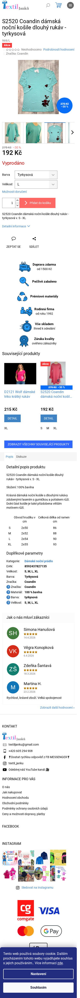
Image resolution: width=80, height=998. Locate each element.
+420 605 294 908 (21, 751)
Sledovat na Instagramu (37, 887)
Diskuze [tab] (21, 456)
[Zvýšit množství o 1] (17, 200)
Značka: (17, 53)
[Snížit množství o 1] (17, 205)
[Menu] (70, 5)
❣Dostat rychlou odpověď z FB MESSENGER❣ (39, 757)
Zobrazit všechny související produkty (38, 444)
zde (60, 963)
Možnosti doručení (14, 191)
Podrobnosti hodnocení (58, 49)
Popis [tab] (9, 456)
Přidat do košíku (40, 203)
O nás (6, 787)
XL (6, 428)
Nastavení (38, 974)
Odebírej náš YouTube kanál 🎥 (29, 769)
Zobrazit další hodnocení (56, 707)
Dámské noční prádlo (39, 561)
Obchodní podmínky (15, 803)
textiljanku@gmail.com (24, 744)
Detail (12, 418)
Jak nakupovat (12, 792)
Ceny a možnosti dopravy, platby (23, 814)
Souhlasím (38, 987)
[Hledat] (48, 5)
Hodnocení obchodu (15, 797)
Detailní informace (14, 226)
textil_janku (16, 763)
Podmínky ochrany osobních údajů (25, 808)
